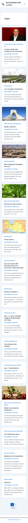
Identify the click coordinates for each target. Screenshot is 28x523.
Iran (5, 46)
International (20, 44)
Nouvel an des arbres (13, 204)
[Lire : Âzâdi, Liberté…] (14, 113)
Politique (19, 365)
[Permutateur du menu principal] (25, 4)
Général (6, 479)
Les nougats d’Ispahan (13, 89)
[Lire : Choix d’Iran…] (14, 226)
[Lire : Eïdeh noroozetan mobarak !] (14, 392)
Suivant (14, 508)
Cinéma (5, 431)
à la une (6, 44)
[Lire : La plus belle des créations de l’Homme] (14, 34)
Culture (10, 44)
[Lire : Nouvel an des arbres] (14, 191)
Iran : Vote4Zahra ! (11, 368)
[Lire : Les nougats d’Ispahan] (14, 76)
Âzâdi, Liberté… (10, 127)
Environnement (11, 201)
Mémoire (18, 201)
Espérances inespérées (13, 456)
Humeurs (14, 44)
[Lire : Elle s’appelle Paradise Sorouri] (14, 151)
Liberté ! (7, 482)
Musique (12, 161)
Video (14, 313)
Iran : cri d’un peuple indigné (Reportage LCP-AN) (12, 318)
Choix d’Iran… (9, 239)
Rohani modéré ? (11, 292)
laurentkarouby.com (13, 3)
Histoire (10, 402)
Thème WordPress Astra (14, 519)
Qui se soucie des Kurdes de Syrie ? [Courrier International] (13, 266)
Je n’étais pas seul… (12, 434)
